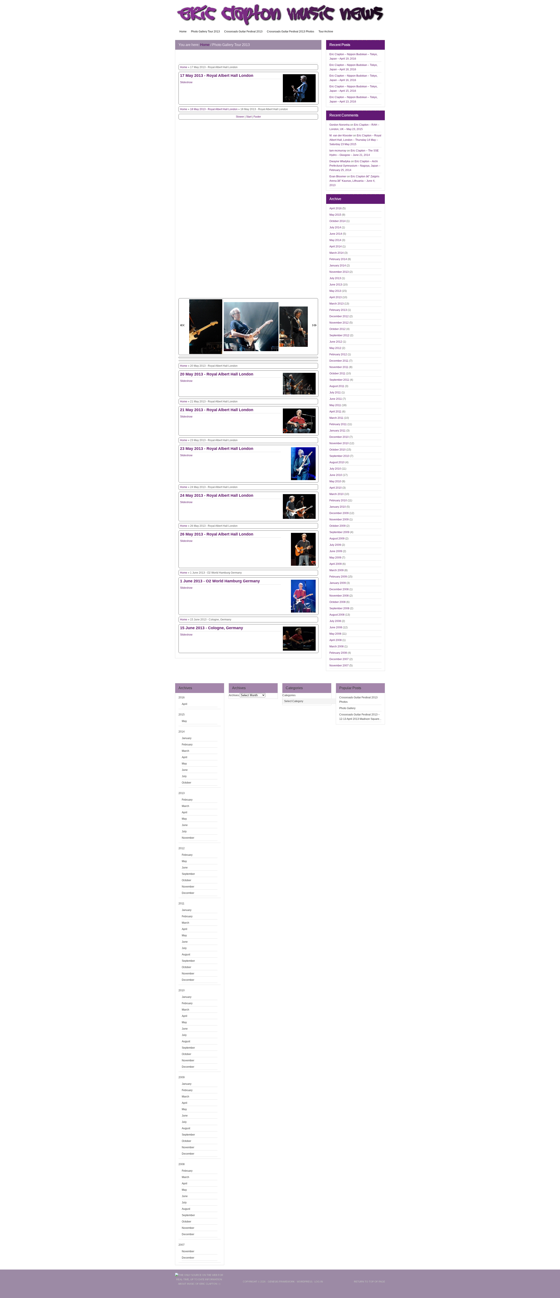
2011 (181, 903)
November (188, 837)
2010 (181, 990)
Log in (319, 1281)
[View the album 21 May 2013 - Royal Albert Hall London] (299, 433)
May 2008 (335, 633)
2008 (181, 1164)
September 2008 (339, 608)
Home (183, 31)
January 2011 (337, 430)
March (185, 750)
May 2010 (335, 481)
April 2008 (335, 640)
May (184, 721)
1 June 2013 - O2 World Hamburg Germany (220, 581)
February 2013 (338, 310)
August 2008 (337, 614)
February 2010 (338, 500)
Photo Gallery (347, 708)
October (186, 782)
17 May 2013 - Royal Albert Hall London (216, 75)
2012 (181, 848)
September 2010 (339, 456)
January (186, 738)
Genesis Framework (281, 1281)
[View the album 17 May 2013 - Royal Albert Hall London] (299, 102)
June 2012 (335, 341)
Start (249, 116)
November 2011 (338, 367)
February (187, 744)
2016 (181, 697)
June (185, 769)
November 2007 (339, 665)
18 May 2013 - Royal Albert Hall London (214, 109)
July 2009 (335, 544)
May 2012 (335, 348)
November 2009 (339, 519)
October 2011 (337, 373)
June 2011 (335, 398)
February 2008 (338, 652)
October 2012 (337, 329)
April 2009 (335, 563)
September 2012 (339, 335)
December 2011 (338, 360)
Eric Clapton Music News (280, 13)
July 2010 (335, 468)
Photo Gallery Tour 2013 (205, 31)
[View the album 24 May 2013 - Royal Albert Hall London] (299, 518)
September (188, 873)
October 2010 (337, 449)
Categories (289, 695)
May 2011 (335, 405)
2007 (181, 1244)
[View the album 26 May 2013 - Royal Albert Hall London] (303, 565)
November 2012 (339, 322)
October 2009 (337, 525)
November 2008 (339, 595)
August (186, 954)
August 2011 (336, 386)
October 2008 (337, 602)
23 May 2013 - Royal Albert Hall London (216, 448)
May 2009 (335, 557)
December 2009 (339, 513)
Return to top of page (369, 1281)
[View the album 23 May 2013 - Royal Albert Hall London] (303, 480)
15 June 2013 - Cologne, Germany (211, 628)
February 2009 (338, 576)
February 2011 (338, 424)
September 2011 (339, 379)
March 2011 (336, 417)
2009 (181, 1077)
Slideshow (186, 82)
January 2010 (337, 506)
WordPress (304, 1281)
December (188, 893)
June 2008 (335, 627)
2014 (181, 731)
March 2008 (336, 646)
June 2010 (335, 475)
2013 (181, 793)
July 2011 (335, 392)
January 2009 (337, 583)
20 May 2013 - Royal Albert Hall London (216, 374)
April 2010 (335, 487)
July (184, 776)
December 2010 (339, 437)
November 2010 (339, 443)
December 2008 (339, 589)
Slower (240, 116)
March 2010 (336, 494)
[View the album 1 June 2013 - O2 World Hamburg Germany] (303, 612)
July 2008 (335, 621)
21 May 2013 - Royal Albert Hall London (216, 410)
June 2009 (335, 551)
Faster (257, 116)
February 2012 (338, 354)
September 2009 (339, 532)
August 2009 (337, 538)
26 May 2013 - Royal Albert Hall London (216, 534)
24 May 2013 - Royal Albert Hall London (216, 495)
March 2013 (336, 303)
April (184, 704)
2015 (181, 714)
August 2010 (337, 462)
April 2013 (335, 297)
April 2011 (335, 411)
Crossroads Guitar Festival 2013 (243, 31)
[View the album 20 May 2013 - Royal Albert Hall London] (299, 394)
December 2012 (339, 316)
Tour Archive (325, 31)
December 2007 (339, 659)
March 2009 (336, 570)
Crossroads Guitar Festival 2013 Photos (290, 31)
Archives (234, 695)
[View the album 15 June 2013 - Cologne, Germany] (299, 650)
